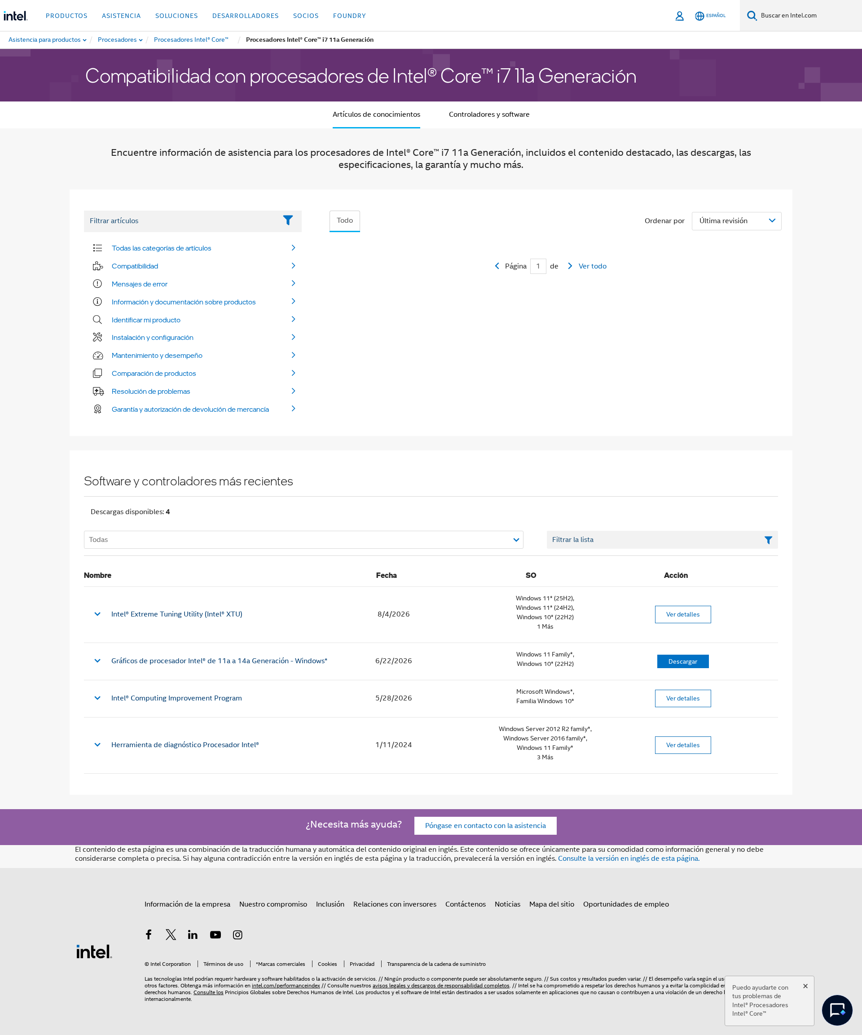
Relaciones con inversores (394, 904)
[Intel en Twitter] (171, 936)
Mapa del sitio (551, 904)
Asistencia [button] (121, 16)
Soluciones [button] (176, 16)
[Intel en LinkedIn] (193, 936)
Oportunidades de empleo (626, 904)
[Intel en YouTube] (215, 936)
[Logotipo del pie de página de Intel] (94, 951)
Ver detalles (683, 614)
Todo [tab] (345, 220)
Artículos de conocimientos (376, 114)
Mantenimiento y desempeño (157, 355)
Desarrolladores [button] (245, 16)
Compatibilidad (135, 265)
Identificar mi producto (146, 319)
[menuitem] (118, 40)
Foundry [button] (349, 16)
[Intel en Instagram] (237, 936)
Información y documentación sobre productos (184, 301)
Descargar (682, 661)
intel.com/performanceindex (286, 985)
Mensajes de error (139, 283)
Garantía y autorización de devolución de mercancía (190, 409)
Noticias (507, 904)
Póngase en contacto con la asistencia (485, 825)
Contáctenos (465, 904)
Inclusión (330, 904)
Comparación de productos (154, 373)
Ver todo (593, 266)
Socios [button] (306, 16)
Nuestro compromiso (273, 904)
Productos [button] (67, 16)
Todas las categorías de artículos (161, 247)
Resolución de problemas (151, 391)
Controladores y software (489, 114)
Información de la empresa (187, 904)
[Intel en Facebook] (148, 936)
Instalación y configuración (153, 337)
